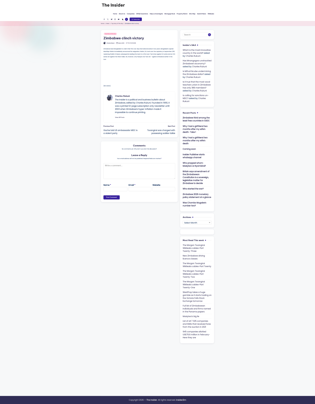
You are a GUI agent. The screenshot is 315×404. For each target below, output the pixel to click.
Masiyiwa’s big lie (191, 316)
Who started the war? (193, 188)
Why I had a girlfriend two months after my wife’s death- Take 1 (195, 129)
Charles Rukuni (122, 96)
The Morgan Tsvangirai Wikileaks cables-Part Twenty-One (194, 284)
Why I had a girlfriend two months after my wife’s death (195, 140)
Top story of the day (110, 33)
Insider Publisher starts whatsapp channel (194, 156)
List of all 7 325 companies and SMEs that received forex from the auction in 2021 (197, 324)
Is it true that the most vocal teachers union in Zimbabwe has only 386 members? (197, 84)
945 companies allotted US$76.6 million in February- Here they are (196, 334)
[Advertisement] (115, 72)
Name (107, 185)
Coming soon (189, 149)
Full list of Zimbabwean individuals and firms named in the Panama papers (197, 308)
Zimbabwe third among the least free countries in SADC (196, 119)
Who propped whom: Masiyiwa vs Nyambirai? (194, 164)
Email (132, 185)
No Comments (132, 43)
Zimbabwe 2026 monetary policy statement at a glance (197, 196)
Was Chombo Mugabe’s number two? (194, 204)
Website (156, 185)
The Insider (113, 5)
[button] (136, 19)
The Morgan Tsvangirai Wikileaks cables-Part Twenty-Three (194, 248)
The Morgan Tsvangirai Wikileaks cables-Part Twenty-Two (194, 274)
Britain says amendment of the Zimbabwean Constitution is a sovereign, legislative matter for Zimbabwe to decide (196, 177)
